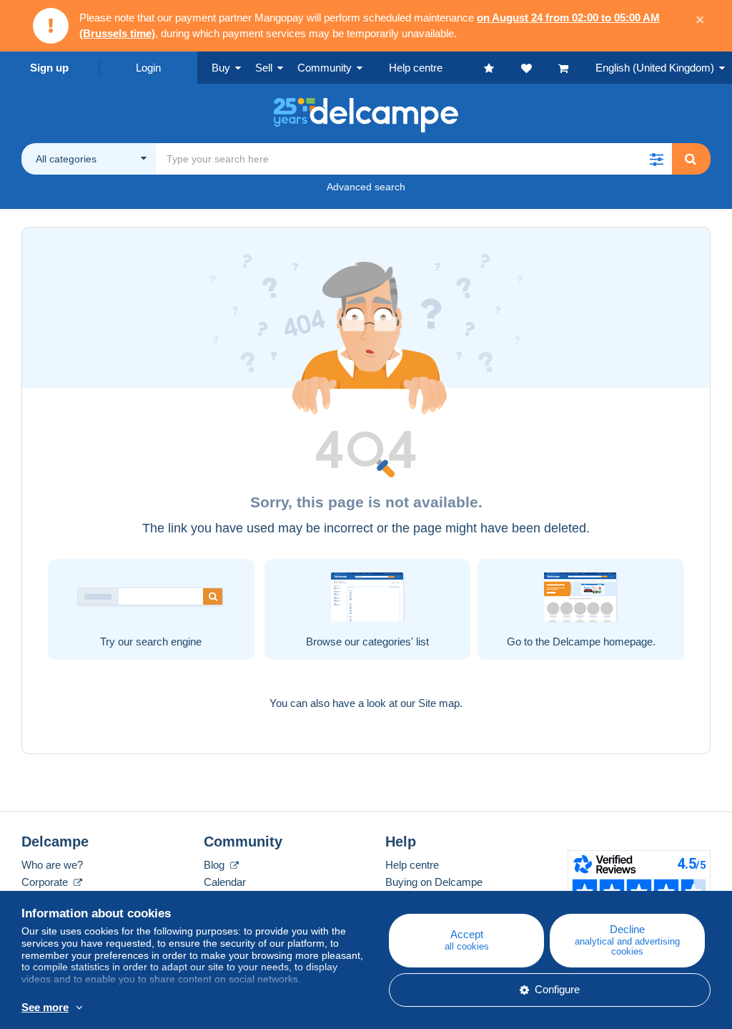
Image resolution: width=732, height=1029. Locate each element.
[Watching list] (539, 68)
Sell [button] (263, 68)
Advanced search (366, 186)
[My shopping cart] (576, 68)
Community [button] (324, 68)
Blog (215, 865)
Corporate (46, 882)
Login (148, 68)
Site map (439, 703)
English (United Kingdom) (654, 68)
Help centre (412, 865)
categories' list (395, 641)
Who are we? (52, 865)
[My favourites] (502, 68)
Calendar (225, 882)
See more (45, 1007)
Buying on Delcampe (434, 882)
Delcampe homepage (603, 641)
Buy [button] (221, 68)
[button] (656, 159)
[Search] (691, 159)
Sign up (49, 68)
